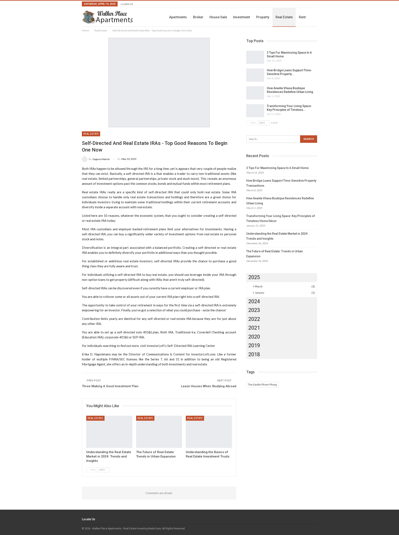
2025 (254, 277)
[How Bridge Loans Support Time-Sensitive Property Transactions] (255, 75)
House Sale (218, 17)
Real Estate (284, 17)
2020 (254, 337)
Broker (198, 17)
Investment (241, 17)
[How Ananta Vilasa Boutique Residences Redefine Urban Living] (255, 93)
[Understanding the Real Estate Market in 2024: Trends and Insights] (109, 432)
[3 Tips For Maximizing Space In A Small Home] (255, 57)
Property (262, 17)
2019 (254, 346)
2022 (254, 319)
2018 (254, 354)
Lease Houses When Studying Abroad (208, 386)
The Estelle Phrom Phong (262, 384)
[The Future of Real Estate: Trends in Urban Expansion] (159, 432)
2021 (254, 328)
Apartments (178, 17)
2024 (254, 301)
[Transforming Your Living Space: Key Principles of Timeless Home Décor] (255, 110)
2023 (254, 310)
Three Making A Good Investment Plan (110, 386)
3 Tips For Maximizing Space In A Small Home (277, 168)
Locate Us (127, 4)
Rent (302, 17)
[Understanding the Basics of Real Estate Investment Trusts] (209, 432)
